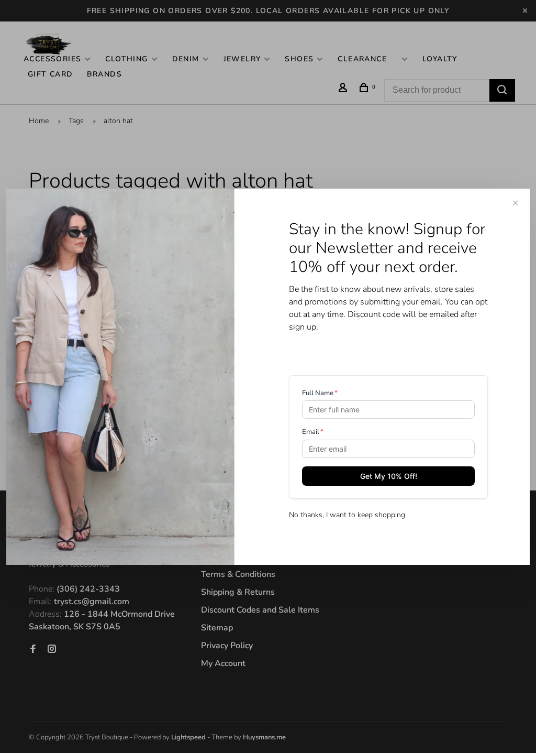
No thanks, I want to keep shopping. (348, 515)
